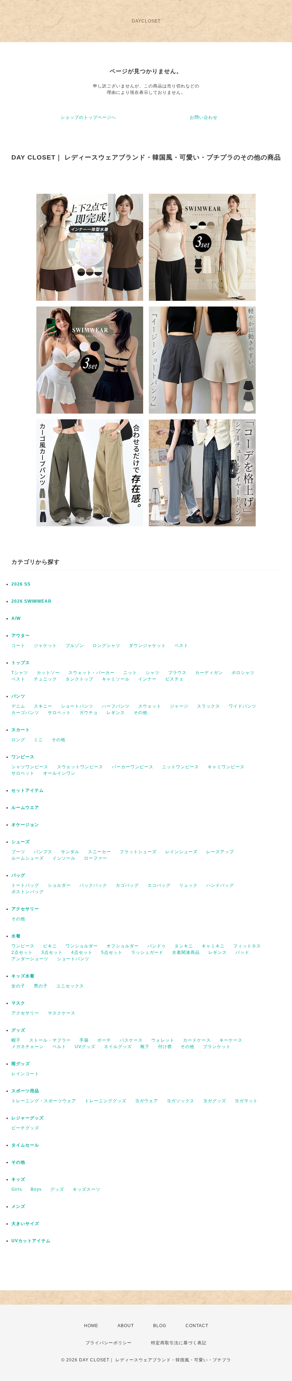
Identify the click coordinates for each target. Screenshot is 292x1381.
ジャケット (45, 645)
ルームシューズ (27, 858)
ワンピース (23, 756)
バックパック (93, 885)
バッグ (18, 875)
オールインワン (59, 773)
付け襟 (165, 1046)
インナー (147, 679)
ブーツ (18, 851)
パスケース (131, 1040)
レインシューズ (181, 851)
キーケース (231, 1040)
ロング (18, 739)
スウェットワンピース (80, 766)
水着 (16, 936)
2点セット (22, 952)
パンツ (18, 696)
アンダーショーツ (29, 958)
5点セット (111, 952)
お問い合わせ (204, 117)
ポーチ (104, 1040)
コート (18, 645)
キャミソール (116, 679)
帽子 (16, 1040)
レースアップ (220, 851)
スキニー (43, 706)
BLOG (159, 1325)
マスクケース (61, 1013)
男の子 (41, 985)
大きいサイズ (25, 1223)
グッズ (18, 1030)
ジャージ (179, 706)
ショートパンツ (77, 706)
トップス (20, 662)
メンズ (18, 1206)
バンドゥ (156, 946)
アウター (20, 635)
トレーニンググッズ (105, 1100)
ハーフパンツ (116, 706)
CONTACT (197, 1325)
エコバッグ (159, 885)
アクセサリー (25, 908)
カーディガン (209, 672)
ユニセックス (70, 985)
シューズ (20, 841)
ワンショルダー (82, 946)
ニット (130, 672)
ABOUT (126, 1325)
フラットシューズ (138, 851)
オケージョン (25, 824)
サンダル (70, 851)
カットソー (48, 672)
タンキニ (183, 946)
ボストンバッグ (27, 891)
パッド (242, 952)
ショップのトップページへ (88, 117)
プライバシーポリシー (108, 1342)
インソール (63, 858)
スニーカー (99, 851)
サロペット (59, 712)
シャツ (153, 672)
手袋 (84, 1040)
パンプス (43, 851)
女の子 (18, 985)
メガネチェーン (27, 1046)
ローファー (95, 858)
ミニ (38, 739)
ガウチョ (88, 712)
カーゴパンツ (25, 712)
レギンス (115, 712)
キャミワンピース (226, 766)
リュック (188, 885)
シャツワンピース (29, 766)
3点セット (52, 952)
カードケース (197, 1040)
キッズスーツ (86, 1189)
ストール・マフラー (50, 1040)
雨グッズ (20, 1063)
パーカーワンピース (132, 766)
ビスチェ (174, 679)
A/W (16, 618)
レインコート (25, 1073)
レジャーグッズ (27, 1118)
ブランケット (217, 1046)
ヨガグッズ (214, 1100)
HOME (91, 1325)
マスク (18, 1003)
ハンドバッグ (220, 885)
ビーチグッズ (25, 1127)
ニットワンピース (180, 766)
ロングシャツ (106, 645)
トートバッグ (25, 885)
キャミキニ (213, 946)
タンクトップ (79, 679)
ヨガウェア (146, 1100)
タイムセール (25, 1145)
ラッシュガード (147, 952)
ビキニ (50, 946)
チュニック (45, 679)
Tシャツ (19, 672)
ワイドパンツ (242, 706)
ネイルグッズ (118, 1046)
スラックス (208, 706)
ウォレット (162, 1040)
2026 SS (21, 584)
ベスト (181, 645)
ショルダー (59, 885)
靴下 (145, 1046)
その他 (140, 712)
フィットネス (247, 946)
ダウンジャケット (147, 645)
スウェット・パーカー (91, 672)
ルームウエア (25, 807)
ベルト (59, 1046)
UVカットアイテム (31, 1240)
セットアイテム (27, 790)
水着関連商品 (186, 952)
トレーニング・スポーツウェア (43, 1100)
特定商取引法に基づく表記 (179, 1342)
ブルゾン (75, 645)
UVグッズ (85, 1046)
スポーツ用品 (25, 1090)
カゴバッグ (127, 885)
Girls (16, 1189)
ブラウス (177, 672)
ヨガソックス (180, 1100)
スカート (20, 729)
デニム (18, 706)
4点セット (82, 952)
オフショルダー (122, 946)
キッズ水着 (23, 975)
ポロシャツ (243, 672)
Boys (36, 1189)
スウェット (149, 706)
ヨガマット (246, 1100)
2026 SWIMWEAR (31, 601)
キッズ (18, 1179)
